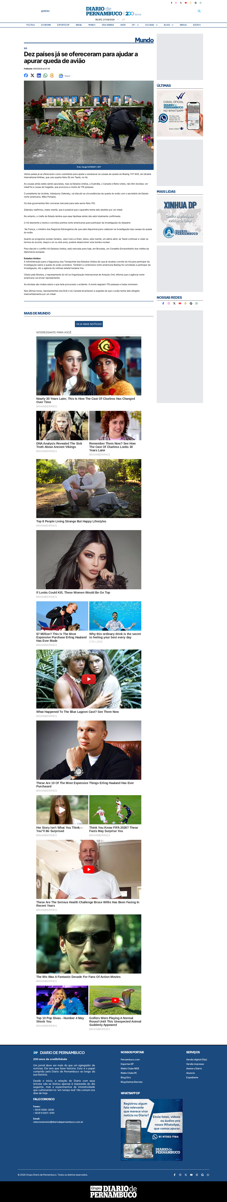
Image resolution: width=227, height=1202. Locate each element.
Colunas (149, 25)
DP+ (133, 25)
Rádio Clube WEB (130, 1068)
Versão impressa (195, 1064)
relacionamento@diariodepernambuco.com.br (58, 1122)
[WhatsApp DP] (201, 3)
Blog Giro (126, 1077)
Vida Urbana (108, 25)
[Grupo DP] (113, 1192)
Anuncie (190, 1073)
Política (30, 25)
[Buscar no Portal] (199, 11)
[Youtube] (186, 3)
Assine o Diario (194, 1068)
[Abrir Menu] (42, 11)
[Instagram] (176, 3)
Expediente (192, 1077)
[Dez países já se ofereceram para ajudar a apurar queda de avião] (26, 75)
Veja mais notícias (89, 324)
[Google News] (196, 3)
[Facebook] (173, 3)
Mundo (91, 25)
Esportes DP (63, 25)
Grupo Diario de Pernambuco (41, 1174)
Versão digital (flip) (196, 1059)
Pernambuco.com (130, 1059)
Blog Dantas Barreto (132, 1082)
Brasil (79, 25)
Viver (123, 25)
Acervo (197, 25)
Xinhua (183, 25)
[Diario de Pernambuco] (113, 11)
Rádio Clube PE (129, 1073)
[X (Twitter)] (181, 3)
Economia (46, 25)
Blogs (167, 25)
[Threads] (191, 3)
